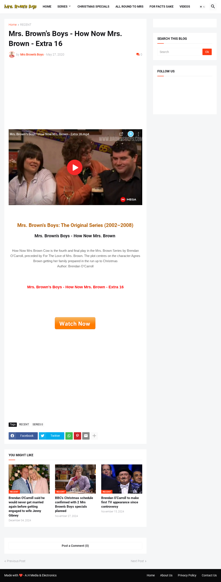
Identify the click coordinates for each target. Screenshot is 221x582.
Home (47, 6)
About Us (166, 575)
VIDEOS (185, 6)
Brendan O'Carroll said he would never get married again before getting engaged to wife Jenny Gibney (27, 506)
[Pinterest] (77, 436)
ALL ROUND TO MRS (129, 6)
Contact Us (209, 575)
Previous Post (16, 561)
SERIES (62, 6)
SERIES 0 (38, 424)
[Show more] (94, 436)
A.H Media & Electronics (41, 575)
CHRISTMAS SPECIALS (93, 6)
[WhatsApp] (69, 436)
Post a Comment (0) (75, 545)
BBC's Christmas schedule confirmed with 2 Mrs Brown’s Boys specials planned (74, 504)
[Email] (86, 436)
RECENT (25, 24)
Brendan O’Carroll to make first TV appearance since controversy (120, 502)
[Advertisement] (75, 93)
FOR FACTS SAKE (162, 6)
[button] (202, 7)
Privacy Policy (187, 575)
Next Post (137, 561)
